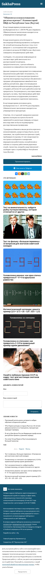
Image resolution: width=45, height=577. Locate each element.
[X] (22, 173)
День (15, 449)
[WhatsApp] (25, 173)
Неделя (21, 449)
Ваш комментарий (10, 398)
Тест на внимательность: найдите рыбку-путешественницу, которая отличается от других (20, 209)
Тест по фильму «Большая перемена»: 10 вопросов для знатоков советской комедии (21, 243)
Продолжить (22, 572)
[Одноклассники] (19, 173)
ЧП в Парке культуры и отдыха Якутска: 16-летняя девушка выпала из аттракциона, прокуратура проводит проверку (22, 428)
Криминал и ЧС (7, 14)
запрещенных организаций (22, 524)
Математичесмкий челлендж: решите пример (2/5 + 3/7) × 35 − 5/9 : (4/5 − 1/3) (21, 310)
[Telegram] (28, 173)
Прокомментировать (22, 161)
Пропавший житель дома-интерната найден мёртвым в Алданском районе (20, 421)
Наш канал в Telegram (24, 168)
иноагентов (7, 524)
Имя (4, 389)
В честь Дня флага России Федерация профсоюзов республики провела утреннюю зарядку (23, 434)
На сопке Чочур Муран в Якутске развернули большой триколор (21, 440)
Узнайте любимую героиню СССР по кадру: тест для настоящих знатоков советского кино (21, 377)
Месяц (28, 449)
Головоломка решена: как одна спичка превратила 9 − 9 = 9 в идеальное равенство (22, 277)
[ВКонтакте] (16, 173)
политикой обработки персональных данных (18, 564)
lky (17, 533)
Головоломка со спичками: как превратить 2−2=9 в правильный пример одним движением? (19, 343)
